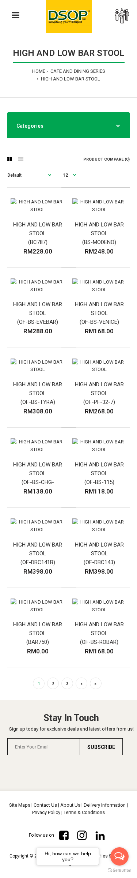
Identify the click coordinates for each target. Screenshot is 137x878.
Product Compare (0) (106, 159)
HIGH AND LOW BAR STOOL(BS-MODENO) (99, 233)
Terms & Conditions (84, 812)
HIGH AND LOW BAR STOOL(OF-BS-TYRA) (37, 393)
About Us (70, 805)
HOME (38, 71)
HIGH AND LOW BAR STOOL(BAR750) (37, 633)
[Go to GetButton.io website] (119, 870)
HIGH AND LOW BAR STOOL (70, 79)
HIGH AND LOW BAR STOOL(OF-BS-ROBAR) (99, 633)
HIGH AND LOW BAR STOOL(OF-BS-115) (99, 473)
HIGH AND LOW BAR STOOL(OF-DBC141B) (37, 553)
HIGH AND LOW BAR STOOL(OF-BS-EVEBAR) (37, 313)
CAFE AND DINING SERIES (77, 71)
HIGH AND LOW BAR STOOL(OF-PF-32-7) (99, 393)
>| (96, 684)
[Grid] (9, 159)
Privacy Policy (46, 812)
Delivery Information (105, 805)
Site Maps (19, 805)
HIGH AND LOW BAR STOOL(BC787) (37, 233)
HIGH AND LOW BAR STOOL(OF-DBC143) (99, 553)
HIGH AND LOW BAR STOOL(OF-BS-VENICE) (99, 313)
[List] (20, 159)
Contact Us (45, 805)
